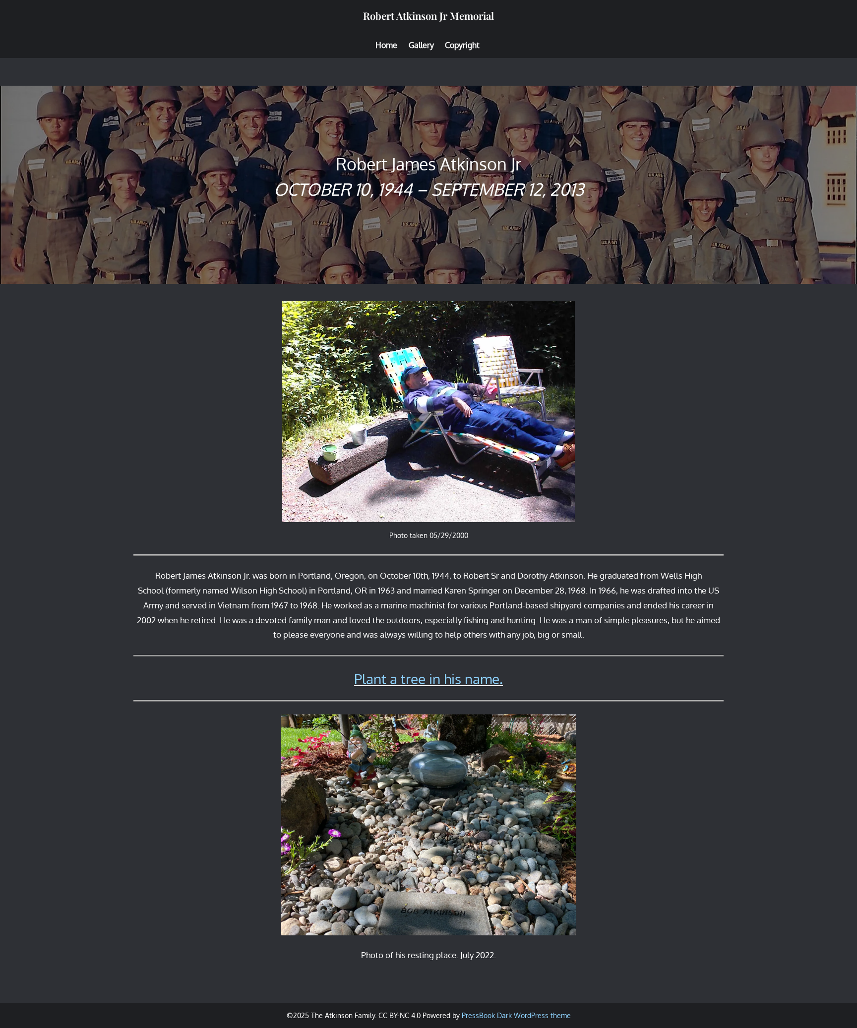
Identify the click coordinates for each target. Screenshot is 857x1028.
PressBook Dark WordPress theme (516, 1015)
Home (386, 45)
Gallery (421, 45)
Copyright (462, 45)
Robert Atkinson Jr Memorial (428, 15)
